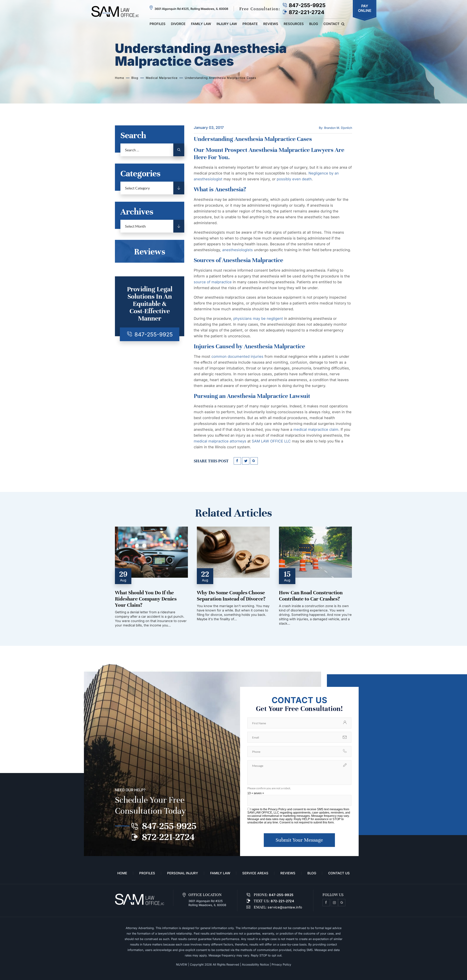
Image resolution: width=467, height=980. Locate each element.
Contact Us (339, 873)
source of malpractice (213, 282)
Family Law (201, 24)
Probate (250, 24)
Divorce (178, 24)
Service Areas (255, 873)
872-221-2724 (306, 12)
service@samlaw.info (284, 907)
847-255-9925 (307, 5)
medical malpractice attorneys (220, 441)
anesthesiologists (237, 250)
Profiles (157, 24)
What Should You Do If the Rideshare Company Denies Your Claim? (146, 599)
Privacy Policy (277, 809)
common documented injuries (236, 356)
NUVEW (181, 964)
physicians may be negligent (258, 318)
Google (341, 902)
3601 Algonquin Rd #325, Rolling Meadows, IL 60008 (191, 9)
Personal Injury (182, 873)
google (254, 461)
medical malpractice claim (315, 429)
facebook (237, 461)
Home (122, 873)
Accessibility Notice (255, 964)
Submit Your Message (299, 840)
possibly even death (294, 179)
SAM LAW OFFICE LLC (271, 441)
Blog (313, 24)
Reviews (270, 24)
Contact (331, 24)
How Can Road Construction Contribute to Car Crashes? (311, 596)
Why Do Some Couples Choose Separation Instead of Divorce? (231, 596)
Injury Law (227, 24)
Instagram (334, 902)
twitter (245, 461)
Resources (294, 24)
